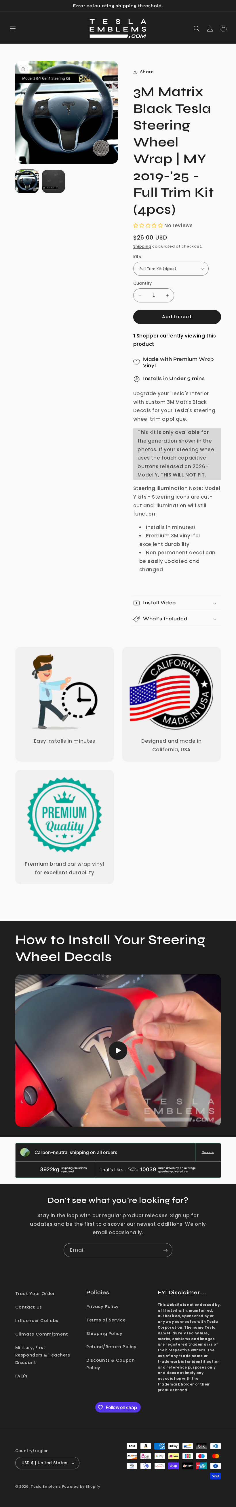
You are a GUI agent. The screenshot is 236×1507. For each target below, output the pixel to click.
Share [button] (147, 72)
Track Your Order (35, 1293)
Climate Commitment (41, 1334)
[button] (12, 28)
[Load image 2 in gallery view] (53, 181)
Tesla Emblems (46, 1486)
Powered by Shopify (81, 1486)
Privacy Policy (102, 1306)
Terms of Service (105, 1320)
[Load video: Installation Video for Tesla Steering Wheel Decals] (118, 1050)
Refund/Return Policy (111, 1347)
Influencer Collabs (36, 1320)
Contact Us (28, 1307)
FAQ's (21, 1376)
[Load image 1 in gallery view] (27, 181)
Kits (137, 257)
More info (208, 1152)
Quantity (142, 283)
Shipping (142, 246)
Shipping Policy (104, 1333)
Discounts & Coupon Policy (110, 1364)
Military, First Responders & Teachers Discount (42, 1355)
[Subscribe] (165, 1250)
